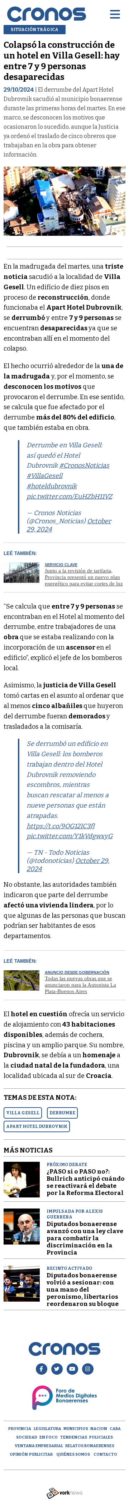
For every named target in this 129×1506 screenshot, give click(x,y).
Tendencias (73, 1437)
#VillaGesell (44, 476)
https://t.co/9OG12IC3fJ (61, 826)
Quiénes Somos (73, 1454)
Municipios (75, 1428)
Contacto (105, 1454)
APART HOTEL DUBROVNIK (36, 1126)
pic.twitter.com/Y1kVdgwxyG (70, 836)
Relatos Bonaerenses (89, 1446)
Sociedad (26, 1437)
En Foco (48, 1437)
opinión (19, 1454)
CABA (115, 1428)
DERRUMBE (62, 1112)
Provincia (19, 1428)
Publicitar (41, 1454)
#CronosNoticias (84, 465)
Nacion (98, 1428)
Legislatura (47, 1428)
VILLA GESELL (22, 1112)
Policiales (101, 1437)
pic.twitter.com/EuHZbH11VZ (69, 496)
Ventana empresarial (39, 1446)
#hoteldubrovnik (52, 486)
